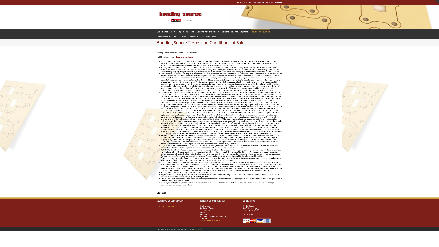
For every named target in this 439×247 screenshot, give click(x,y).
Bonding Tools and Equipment (235, 32)
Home (183, 36)
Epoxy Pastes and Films (166, 32)
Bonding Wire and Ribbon (208, 32)
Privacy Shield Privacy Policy (210, 220)
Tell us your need (208, 36)
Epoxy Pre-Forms (186, 32)
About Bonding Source (260, 32)
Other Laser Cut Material (167, 36)
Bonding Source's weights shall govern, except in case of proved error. (187, 172)
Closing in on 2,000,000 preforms (169, 206)
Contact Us (193, 36)
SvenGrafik (198, 229)
